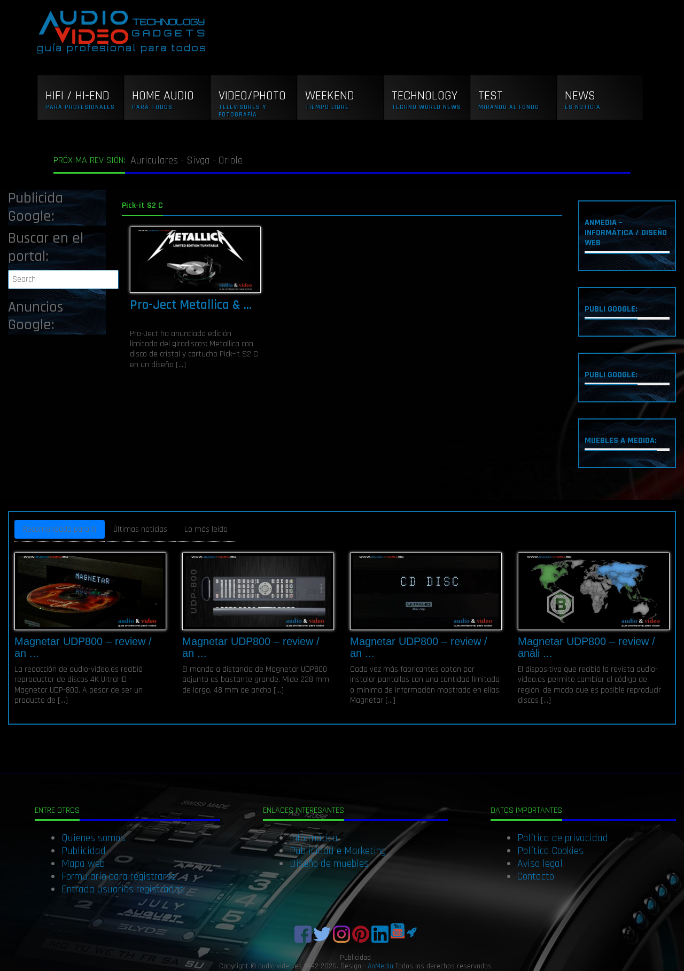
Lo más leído (206, 529)
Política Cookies (550, 851)
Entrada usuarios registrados (122, 889)
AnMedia (380, 966)
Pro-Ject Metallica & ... (191, 305)
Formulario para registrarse (118, 876)
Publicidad (83, 851)
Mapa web (83, 864)
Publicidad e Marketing (338, 851)
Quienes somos (93, 838)
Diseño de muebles (329, 864)
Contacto (535, 876)
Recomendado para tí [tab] (59, 529)
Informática (314, 838)
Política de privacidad (562, 838)
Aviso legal (540, 864)
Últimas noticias (140, 529)
